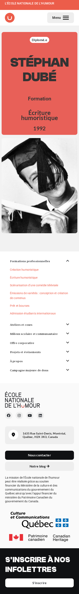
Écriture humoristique (23, 277)
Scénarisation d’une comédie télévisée (34, 285)
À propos (16, 361)
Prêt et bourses (19, 305)
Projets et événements (25, 352)
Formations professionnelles (30, 261)
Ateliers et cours (21, 325)
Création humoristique (24, 269)
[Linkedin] (40, 415)
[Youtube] (29, 415)
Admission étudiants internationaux (33, 313)
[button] (39, 261)
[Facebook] (8, 415)
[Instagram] (19, 415)
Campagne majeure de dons (29, 370)
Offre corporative (22, 343)
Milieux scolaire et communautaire (34, 334)
